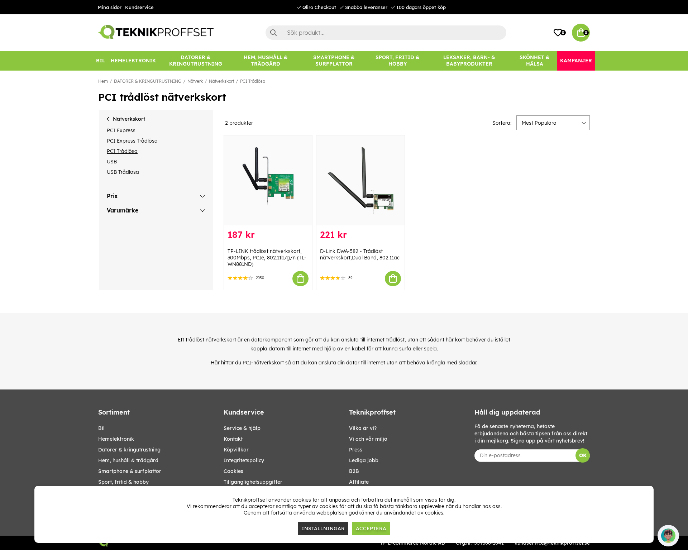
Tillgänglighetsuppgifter (253, 482)
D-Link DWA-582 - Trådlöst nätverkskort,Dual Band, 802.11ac (360, 254)
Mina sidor (109, 7)
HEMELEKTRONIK (116, 439)
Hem (103, 81)
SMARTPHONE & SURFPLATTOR (129, 471)
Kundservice (139, 7)
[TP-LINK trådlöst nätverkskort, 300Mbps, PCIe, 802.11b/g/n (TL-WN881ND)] (268, 180)
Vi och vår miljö (368, 439)
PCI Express (121, 130)
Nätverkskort (221, 81)
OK (583, 455)
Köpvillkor (236, 449)
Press (355, 449)
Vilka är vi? (363, 428)
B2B (354, 471)
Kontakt (233, 439)
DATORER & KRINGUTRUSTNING (147, 81)
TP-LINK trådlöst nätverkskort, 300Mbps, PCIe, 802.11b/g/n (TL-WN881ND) (267, 257)
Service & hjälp (242, 428)
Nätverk (195, 81)
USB (112, 161)
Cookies (233, 471)
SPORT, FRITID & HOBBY (123, 482)
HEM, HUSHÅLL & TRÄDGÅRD (128, 460)
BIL (101, 428)
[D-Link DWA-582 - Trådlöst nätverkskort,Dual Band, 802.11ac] (360, 180)
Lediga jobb (363, 460)
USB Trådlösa (123, 172)
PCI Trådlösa (252, 81)
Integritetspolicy (244, 460)
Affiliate (359, 482)
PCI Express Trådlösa (132, 141)
